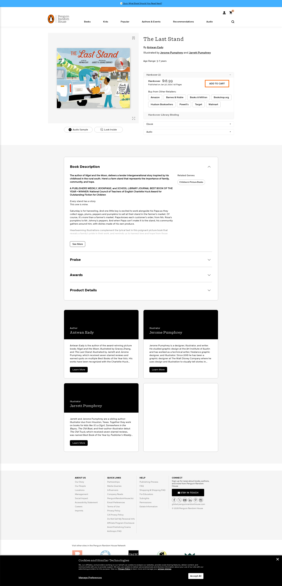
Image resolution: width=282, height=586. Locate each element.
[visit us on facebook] (174, 500)
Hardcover (188, 74)
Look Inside (110, 129)
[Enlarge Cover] (133, 118)
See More (77, 244)
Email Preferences (116, 502)
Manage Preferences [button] (90, 577)
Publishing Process (149, 482)
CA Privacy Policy (115, 514)
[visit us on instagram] (201, 500)
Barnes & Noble (174, 97)
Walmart (213, 104)
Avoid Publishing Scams (119, 527)
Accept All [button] (196, 576)
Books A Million (198, 97)
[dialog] (141, 570)
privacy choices (164, 569)
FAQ (142, 486)
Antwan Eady (155, 47)
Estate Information (149, 506)
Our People (80, 486)
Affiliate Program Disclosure (120, 523)
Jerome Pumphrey (171, 53)
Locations (79, 490)
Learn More (80, 370)
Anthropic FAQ (114, 531)
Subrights (144, 498)
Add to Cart (217, 83)
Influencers (112, 490)
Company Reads (115, 494)
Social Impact (81, 498)
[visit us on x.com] (179, 500)
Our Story (79, 482)
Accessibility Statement (86, 502)
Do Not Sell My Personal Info (121, 518)
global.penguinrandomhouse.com (188, 504)
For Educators (146, 494)
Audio (188, 131)
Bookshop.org (221, 97)
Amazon (155, 97)
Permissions (145, 502)
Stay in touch (189, 492)
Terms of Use (113, 506)
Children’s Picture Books (191, 182)
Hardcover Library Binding (163, 115)
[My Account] (224, 11)
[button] (87, 21)
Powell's (184, 104)
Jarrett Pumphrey (200, 53)
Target (198, 104)
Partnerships (113, 482)
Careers (78, 506)
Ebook (188, 124)
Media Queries (114, 486)
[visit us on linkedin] (190, 500)
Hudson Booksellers (162, 104)
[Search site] (232, 21)
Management (81, 494)
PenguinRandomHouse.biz (120, 498)
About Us (80, 477)
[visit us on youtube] (185, 500)
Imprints (79, 510)
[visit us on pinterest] (195, 500)
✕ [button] (277, 559)
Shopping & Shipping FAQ (152, 490)
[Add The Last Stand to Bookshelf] (133, 38)
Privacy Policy (113, 510)
